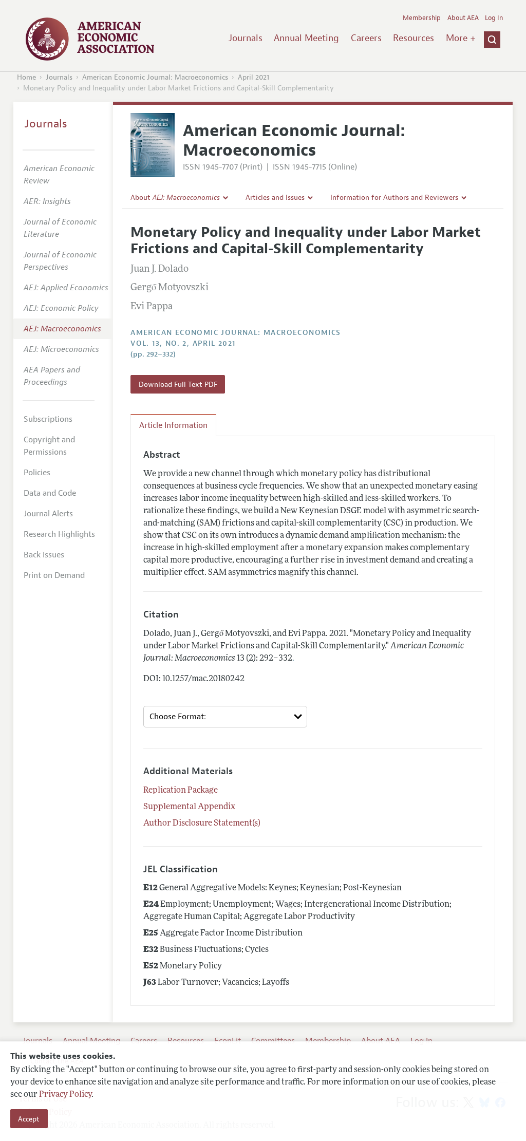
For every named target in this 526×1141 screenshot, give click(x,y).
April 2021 (253, 77)
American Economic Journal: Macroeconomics (155, 77)
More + (461, 38)
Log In (494, 18)
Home (26, 77)
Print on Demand (54, 575)
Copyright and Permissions (49, 446)
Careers (366, 38)
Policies (37, 472)
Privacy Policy (65, 1095)
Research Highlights (59, 534)
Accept (29, 1119)
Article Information (173, 425)
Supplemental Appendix (189, 807)
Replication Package (180, 791)
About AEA (463, 18)
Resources (413, 38)
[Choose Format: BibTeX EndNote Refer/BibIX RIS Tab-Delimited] (225, 717)
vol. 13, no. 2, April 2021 (182, 343)
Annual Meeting (306, 38)
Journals (245, 38)
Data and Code (50, 493)
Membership (422, 18)
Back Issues (44, 555)
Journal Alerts (48, 514)
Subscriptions (48, 419)
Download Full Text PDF (178, 384)
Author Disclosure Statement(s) (201, 823)
